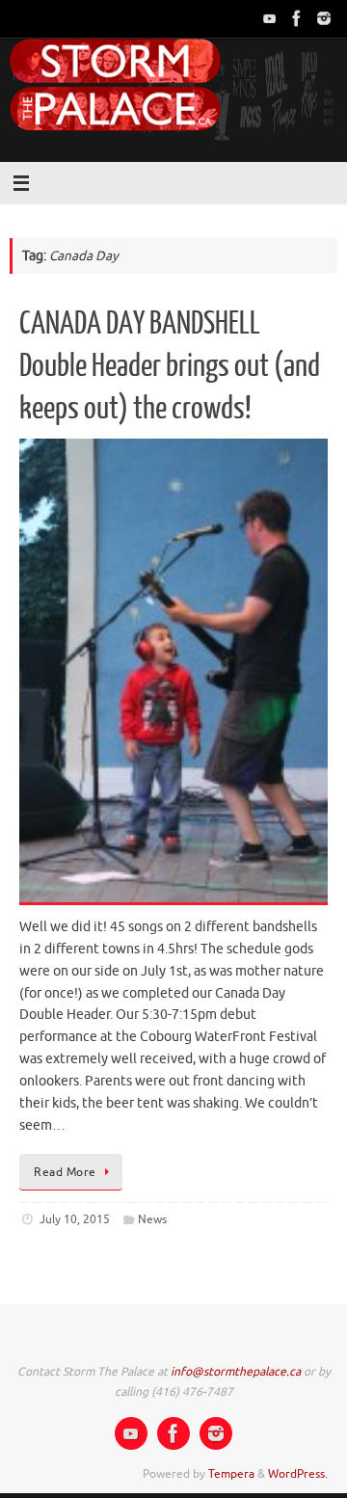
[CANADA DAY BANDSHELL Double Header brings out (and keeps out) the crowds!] (173, 672)
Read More (65, 1172)
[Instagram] (323, 18)
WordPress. (298, 1474)
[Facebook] (296, 18)
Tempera (231, 1474)
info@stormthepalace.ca (236, 1371)
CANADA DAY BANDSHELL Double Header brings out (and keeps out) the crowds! (169, 366)
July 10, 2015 (75, 1219)
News (152, 1219)
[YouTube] (269, 18)
